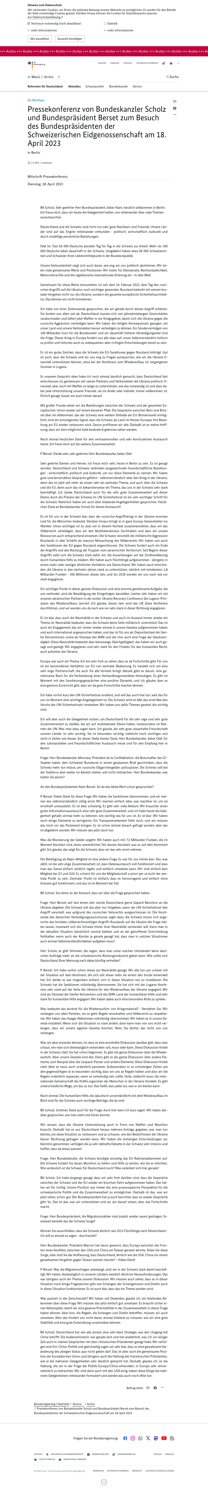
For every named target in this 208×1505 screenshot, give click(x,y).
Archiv (91, 1404)
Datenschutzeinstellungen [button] (160, 1471)
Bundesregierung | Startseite (51, 1404)
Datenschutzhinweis (147, 63)
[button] (178, 63)
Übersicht (137, 1471)
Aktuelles (74, 86)
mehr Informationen (44, 30)
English (102, 63)
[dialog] (104, 23)
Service (138, 86)
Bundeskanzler (118, 86)
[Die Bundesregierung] (36, 66)
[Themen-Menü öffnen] (59, 77)
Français (114, 63)
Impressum (98, 1471)
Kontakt (128, 63)
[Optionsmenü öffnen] (175, 115)
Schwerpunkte (94, 86)
